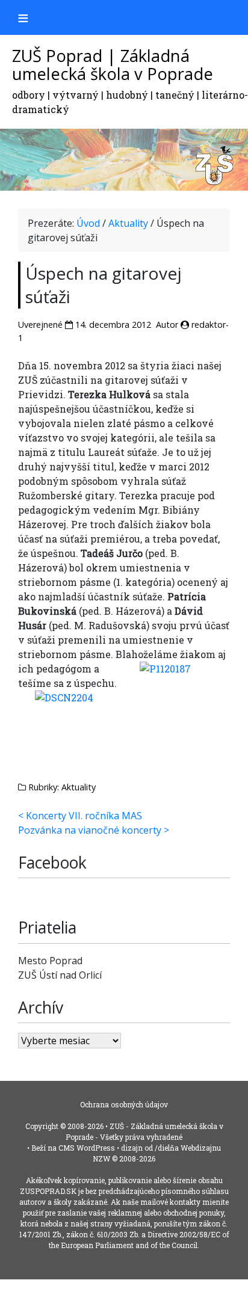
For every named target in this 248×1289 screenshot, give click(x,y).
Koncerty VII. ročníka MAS (84, 815)
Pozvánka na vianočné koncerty (89, 830)
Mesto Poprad (50, 960)
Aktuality (128, 223)
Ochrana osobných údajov (124, 1104)
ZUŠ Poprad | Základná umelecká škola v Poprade (112, 65)
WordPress (95, 1147)
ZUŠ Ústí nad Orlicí (60, 975)
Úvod (88, 223)
